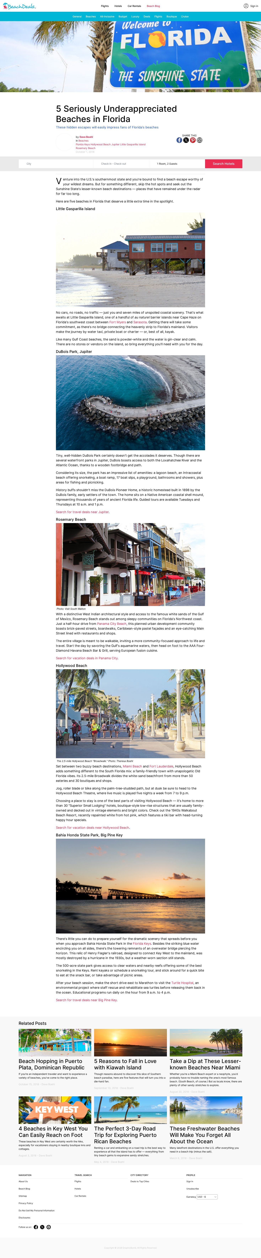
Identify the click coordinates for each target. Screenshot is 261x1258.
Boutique (172, 16)
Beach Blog (153, 5)
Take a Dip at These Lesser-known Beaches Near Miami (205, 1064)
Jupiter (115, 144)
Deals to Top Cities (139, 1181)
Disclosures (24, 1217)
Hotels (118, 5)
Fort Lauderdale (161, 766)
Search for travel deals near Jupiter (82, 512)
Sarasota (140, 322)
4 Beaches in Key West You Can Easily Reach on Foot (53, 1131)
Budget (123, 16)
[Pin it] (193, 139)
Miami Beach (132, 766)
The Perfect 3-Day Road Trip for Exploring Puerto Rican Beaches (125, 1135)
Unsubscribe (192, 1188)
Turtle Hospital (182, 983)
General (77, 16)
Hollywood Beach (101, 144)
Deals (147, 16)
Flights (105, 5)
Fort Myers (117, 322)
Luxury (135, 16)
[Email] (199, 139)
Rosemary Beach (85, 148)
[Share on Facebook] (179, 139)
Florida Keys (83, 144)
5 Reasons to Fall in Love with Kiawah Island (125, 1064)
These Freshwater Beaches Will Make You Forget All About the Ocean (205, 1135)
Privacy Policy (26, 1203)
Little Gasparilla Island (133, 144)
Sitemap (23, 1196)
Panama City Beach (111, 624)
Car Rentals (134, 5)
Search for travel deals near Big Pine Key (86, 1000)
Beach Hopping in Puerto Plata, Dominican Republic (52, 1064)
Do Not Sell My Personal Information (37, 1210)
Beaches (91, 16)
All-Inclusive (107, 16)
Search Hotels (224, 164)
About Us (23, 1181)
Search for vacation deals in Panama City (87, 658)
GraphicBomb (129, 1247)
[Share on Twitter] (186, 139)
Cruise (185, 16)
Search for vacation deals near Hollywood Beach (92, 827)
